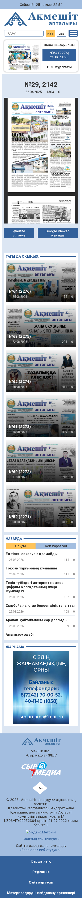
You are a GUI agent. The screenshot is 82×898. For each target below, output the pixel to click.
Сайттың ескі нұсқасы (41, 839)
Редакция (41, 872)
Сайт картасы (41, 882)
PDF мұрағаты (59, 67)
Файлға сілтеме (19, 233)
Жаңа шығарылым (59, 51)
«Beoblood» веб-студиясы (41, 850)
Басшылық (41, 861)
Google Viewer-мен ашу (57, 233)
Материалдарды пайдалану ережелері (41, 893)
